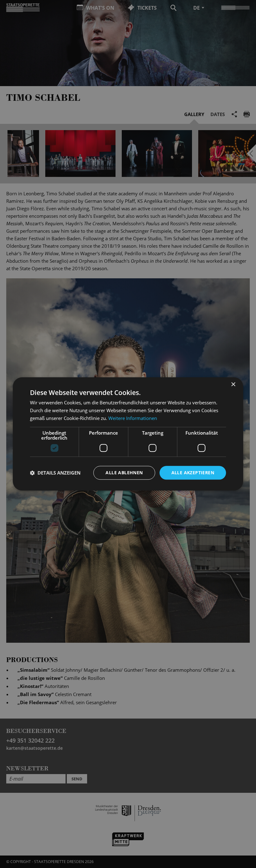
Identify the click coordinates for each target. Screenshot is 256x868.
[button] (55, 472)
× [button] (233, 384)
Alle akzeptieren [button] (192, 472)
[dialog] (128, 434)
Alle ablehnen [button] (124, 472)
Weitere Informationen (132, 418)
